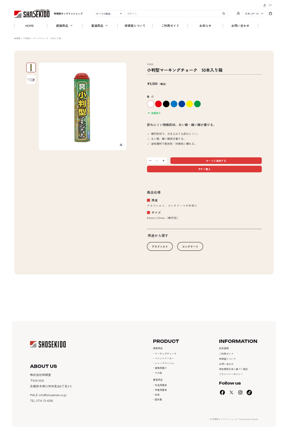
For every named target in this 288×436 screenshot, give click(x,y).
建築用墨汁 (161, 368)
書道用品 (158, 379)
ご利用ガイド (226, 353)
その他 (158, 373)
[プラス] (163, 160)
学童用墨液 (161, 390)
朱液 (157, 394)
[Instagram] (240, 392)
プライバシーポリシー (231, 374)
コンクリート (190, 246)
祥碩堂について (227, 359)
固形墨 (158, 399)
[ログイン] (238, 13)
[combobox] (176, 13)
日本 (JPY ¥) (252, 13)
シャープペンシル (164, 363)
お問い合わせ (226, 364)
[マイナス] (150, 160)
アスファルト (160, 246)
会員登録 (224, 348)
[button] (270, 13)
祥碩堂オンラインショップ (224, 419)
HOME (17, 38)
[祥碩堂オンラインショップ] (32, 13)
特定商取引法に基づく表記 (233, 369)
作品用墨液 (161, 385)
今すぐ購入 (204, 169)
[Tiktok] (249, 392)
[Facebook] (222, 392)
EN (270, 4)
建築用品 (158, 348)
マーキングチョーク (165, 353)
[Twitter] (231, 392)
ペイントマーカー (164, 358)
